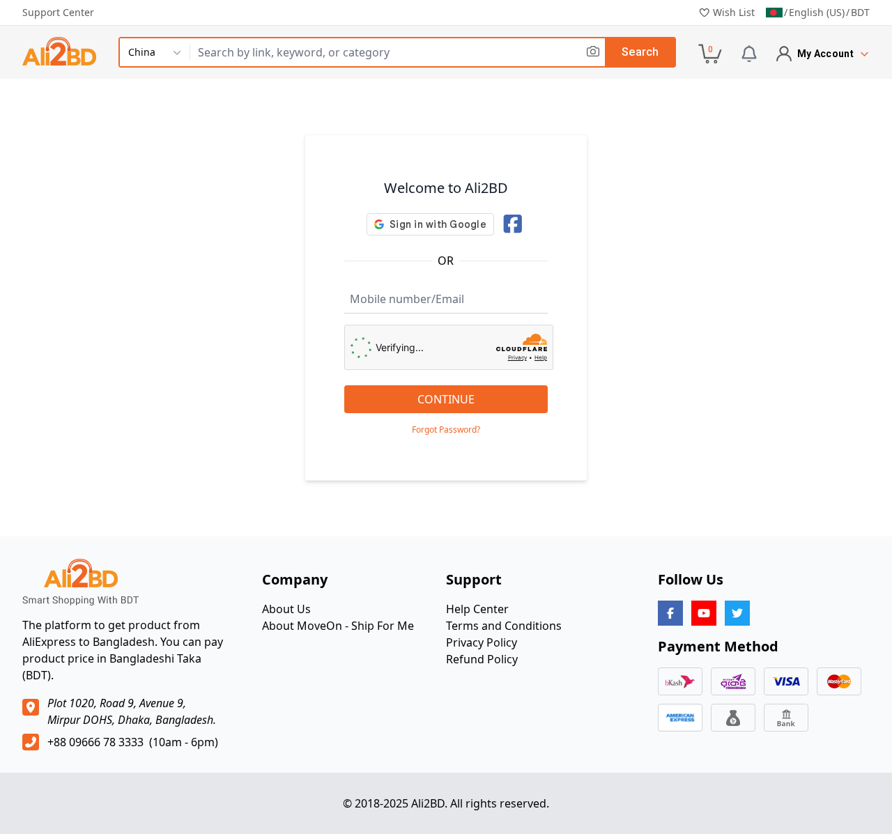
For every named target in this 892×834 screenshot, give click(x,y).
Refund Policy (482, 659)
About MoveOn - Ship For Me (338, 625)
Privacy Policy (481, 642)
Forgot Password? (446, 429)
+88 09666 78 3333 (95, 742)
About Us (286, 609)
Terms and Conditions (504, 625)
